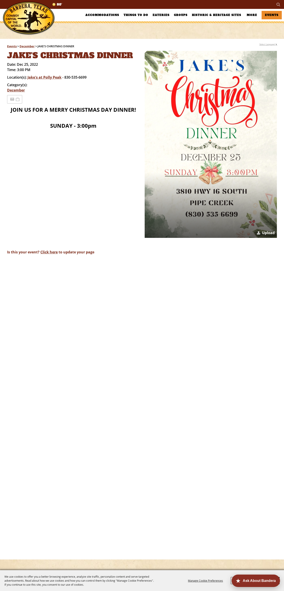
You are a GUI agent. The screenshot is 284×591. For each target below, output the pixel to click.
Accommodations (102, 15)
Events (271, 15)
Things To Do (136, 15)
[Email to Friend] (12, 99)
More (252, 15)
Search (278, 4)
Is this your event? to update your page (50, 252)
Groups (180, 15)
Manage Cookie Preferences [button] (205, 580)
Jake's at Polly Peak (44, 77)
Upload (268, 232)
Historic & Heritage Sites (216, 15)
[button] (211, 144)
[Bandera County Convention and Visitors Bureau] (28, 18)
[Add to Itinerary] (18, 99)
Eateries (161, 15)
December (27, 46)
